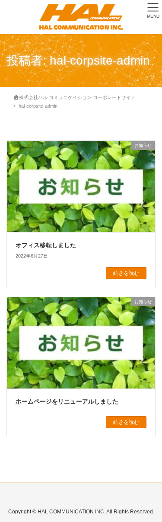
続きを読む (126, 273)
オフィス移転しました (46, 245)
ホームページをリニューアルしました (67, 401)
